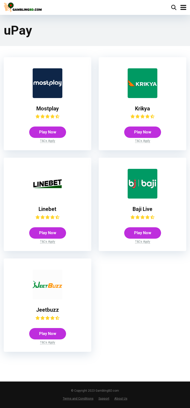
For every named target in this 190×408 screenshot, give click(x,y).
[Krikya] (142, 96)
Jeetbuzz (47, 310)
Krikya (142, 108)
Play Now (47, 132)
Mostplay (47, 108)
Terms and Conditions (78, 398)
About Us (120, 398)
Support (103, 398)
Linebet (47, 209)
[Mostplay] (47, 96)
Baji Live (142, 209)
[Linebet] (47, 197)
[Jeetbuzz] (47, 298)
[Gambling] (24, 6)
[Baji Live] (142, 197)
